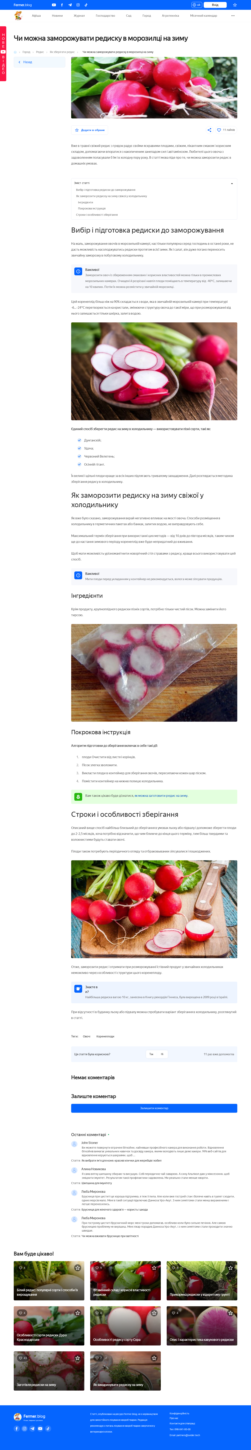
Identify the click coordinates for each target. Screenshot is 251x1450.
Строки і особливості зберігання (97, 214)
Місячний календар (203, 15)
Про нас (174, 1418)
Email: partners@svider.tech (185, 1435)
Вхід (215, 4)
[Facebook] (61, 5)
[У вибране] (77, 1267)
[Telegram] (70, 5)
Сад (128, 15)
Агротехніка (170, 15)
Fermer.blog (18, 16)
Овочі (86, 1036)
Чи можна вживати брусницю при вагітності (110, 1236)
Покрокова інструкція (91, 208)
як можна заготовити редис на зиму (161, 796)
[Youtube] (53, 5)
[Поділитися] (210, 130)
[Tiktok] (86, 5)
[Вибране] (235, 5)
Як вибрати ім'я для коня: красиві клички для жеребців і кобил (122, 1160)
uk (197, 5)
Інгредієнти (85, 202)
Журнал (79, 15)
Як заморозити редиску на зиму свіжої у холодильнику (111, 196)
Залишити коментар (154, 1108)
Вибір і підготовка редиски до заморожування (105, 190)
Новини (57, 15)
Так (151, 1054)
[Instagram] (78, 5)
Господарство (105, 15)
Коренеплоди (105, 1036)
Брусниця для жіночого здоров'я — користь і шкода (115, 1209)
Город (147, 15)
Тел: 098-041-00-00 (180, 1429)
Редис (40, 52)
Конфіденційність (179, 1413)
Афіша (36, 15)
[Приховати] (232, 183)
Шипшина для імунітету (97, 1183)
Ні (162, 1054)
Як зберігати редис (62, 52)
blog (23, 5)
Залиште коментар (93, 1096)
